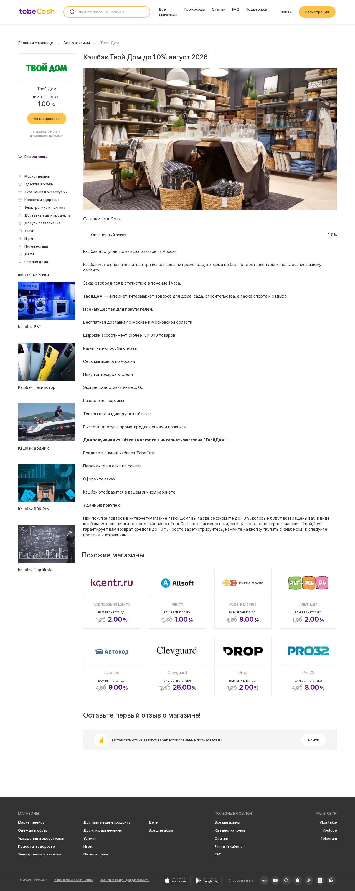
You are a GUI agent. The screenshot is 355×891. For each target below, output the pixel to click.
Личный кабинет (230, 846)
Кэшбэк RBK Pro (33, 509)
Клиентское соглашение (73, 880)
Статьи (218, 9)
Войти (286, 12)
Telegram (329, 838)
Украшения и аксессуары (41, 838)
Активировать (47, 118)
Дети (153, 822)
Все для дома (161, 830)
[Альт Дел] (308, 598)
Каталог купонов (230, 830)
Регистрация (317, 12)
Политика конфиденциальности (124, 880)
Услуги (89, 838)
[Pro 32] (308, 667)
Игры (88, 846)
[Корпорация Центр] (111, 598)
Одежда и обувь (32, 830)
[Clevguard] (177, 667)
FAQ (235, 9)
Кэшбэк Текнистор (36, 387)
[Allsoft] (177, 598)
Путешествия (95, 854)
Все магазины (77, 43)
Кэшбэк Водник (33, 448)
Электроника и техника (39, 854)
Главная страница (35, 43)
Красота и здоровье (36, 846)
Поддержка (256, 9)
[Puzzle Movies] (243, 598)
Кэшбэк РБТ (29, 326)
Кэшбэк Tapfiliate (35, 569)
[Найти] (72, 11)
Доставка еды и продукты (107, 822)
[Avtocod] (111, 667)
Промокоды (194, 9)
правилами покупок (46, 136)
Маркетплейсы (31, 822)
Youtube (330, 830)
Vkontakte (328, 822)
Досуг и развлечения (102, 830)
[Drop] (243, 667)
